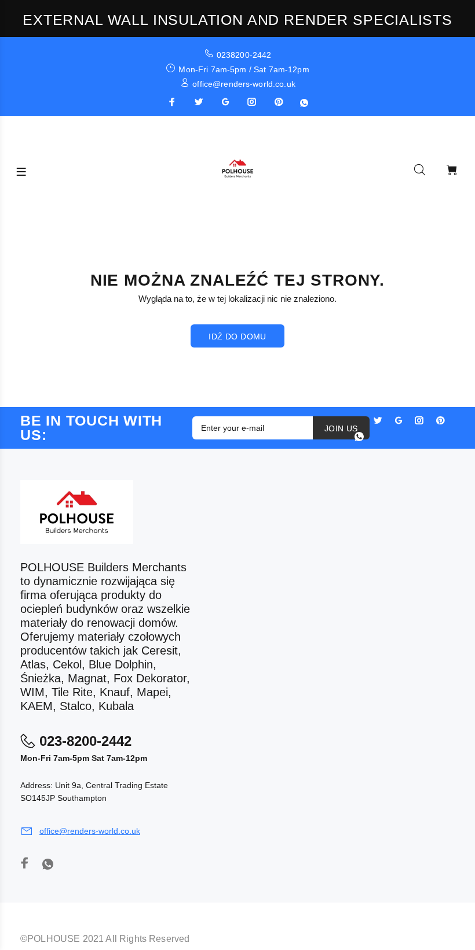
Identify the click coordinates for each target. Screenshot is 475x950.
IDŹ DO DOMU (237, 336)
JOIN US (341, 428)
